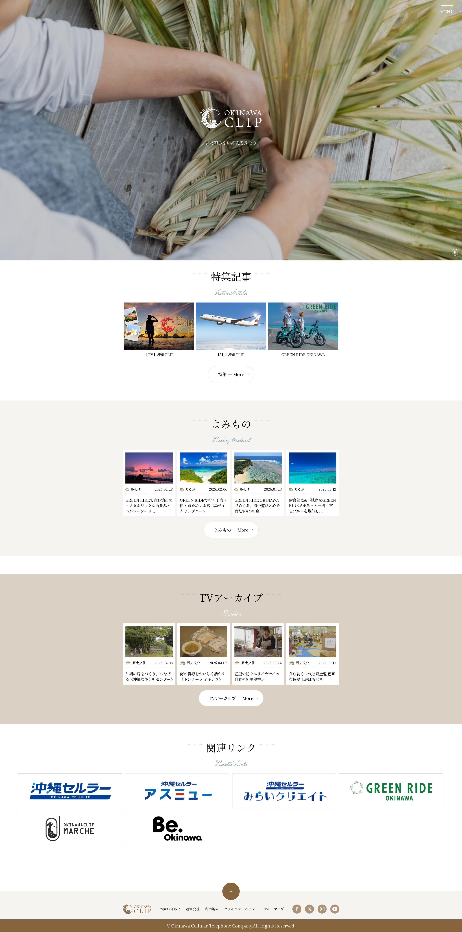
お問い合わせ (170, 909)
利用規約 (212, 909)
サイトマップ (274, 909)
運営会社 (193, 909)
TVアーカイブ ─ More (231, 698)
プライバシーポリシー (241, 909)
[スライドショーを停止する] (455, 252)
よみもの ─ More (231, 530)
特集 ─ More (231, 374)
